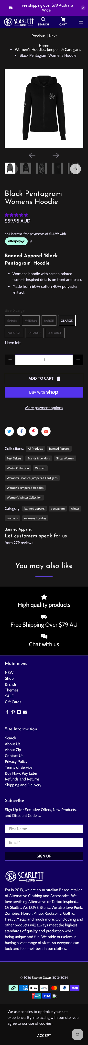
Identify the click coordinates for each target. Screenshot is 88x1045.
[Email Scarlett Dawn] (25, 713)
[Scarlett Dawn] (19, 22)
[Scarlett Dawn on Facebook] (7, 713)
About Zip (13, 749)
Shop (9, 678)
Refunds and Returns (22, 779)
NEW (9, 672)
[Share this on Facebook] (21, 431)
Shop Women (65, 458)
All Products (35, 448)
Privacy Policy (16, 761)
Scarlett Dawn (41, 977)
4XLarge (55, 333)
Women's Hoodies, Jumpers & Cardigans (48, 50)
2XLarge (14, 333)
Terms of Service (18, 767)
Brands (11, 684)
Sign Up (44, 856)
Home (44, 46)
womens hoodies (35, 518)
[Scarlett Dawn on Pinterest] (13, 713)
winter (75, 508)
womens (12, 518)
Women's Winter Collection (24, 497)
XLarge (67, 320)
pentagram (58, 508)
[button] (16, 215)
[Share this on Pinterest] (33, 431)
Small (12, 320)
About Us (13, 744)
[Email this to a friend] (46, 431)
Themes (11, 690)
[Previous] (32, 155)
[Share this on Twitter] (9, 431)
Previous (38, 35)
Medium (31, 320)
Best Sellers (14, 458)
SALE (9, 696)
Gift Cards (13, 702)
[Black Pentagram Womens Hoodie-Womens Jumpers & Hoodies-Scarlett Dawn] (44, 108)
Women (40, 468)
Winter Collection (18, 468)
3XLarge (34, 333)
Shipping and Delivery (23, 785)
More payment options (44, 407)
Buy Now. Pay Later (21, 773)
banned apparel (34, 508)
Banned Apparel (59, 448)
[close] (83, 7)
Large (49, 320)
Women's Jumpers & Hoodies (25, 487)
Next (53, 35)
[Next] (56, 155)
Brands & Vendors (39, 458)
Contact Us (14, 755)
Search (10, 738)
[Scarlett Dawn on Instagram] (19, 713)
